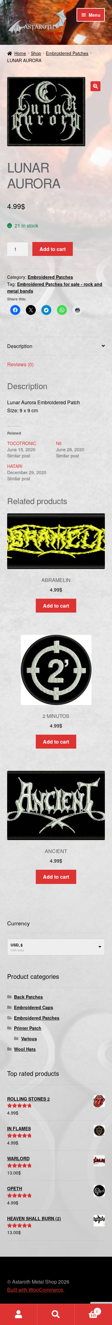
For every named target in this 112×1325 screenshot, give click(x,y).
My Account (18, 1314)
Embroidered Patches (67, 53)
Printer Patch (27, 1028)
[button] (95, 86)
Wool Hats (25, 1049)
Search (56, 1314)
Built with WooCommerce (35, 1289)
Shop (36, 53)
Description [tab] (19, 346)
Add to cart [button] (56, 605)
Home (20, 53)
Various (29, 1038)
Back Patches (28, 997)
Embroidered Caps (33, 1007)
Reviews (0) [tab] (20, 364)
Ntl (58, 443)
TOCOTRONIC (21, 443)
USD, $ (17, 945)
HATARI (14, 466)
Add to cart (53, 249)
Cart (86, 1309)
